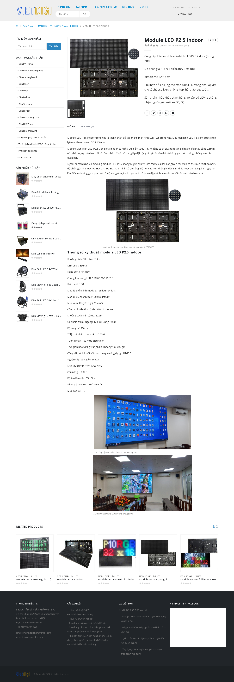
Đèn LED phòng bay (29, 117)
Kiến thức (128, 6)
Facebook (147, 113)
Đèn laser (24, 83)
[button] (213, 527)
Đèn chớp (23, 90)
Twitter (153, 113)
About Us (179, 7)
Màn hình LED (26, 157)
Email (172, 113)
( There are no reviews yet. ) (174, 45)
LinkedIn (160, 113)
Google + (166, 113)
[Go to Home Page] (17, 26)
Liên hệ (144, 6)
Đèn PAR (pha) (26, 63)
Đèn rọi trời (24, 110)
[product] (22, 178)
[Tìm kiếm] (84, 14)
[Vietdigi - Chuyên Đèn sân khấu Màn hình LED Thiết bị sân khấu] (34, 10)
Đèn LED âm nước (28, 130)
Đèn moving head (28, 77)
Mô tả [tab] (71, 126)
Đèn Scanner (25, 104)
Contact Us (194, 7)
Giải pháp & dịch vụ (106, 6)
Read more (48, 540)
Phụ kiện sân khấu (28, 150)
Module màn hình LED (26, 576)
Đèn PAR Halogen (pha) (30, 70)
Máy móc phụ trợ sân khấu (32, 137)
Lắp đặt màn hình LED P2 (134, 609)
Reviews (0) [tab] (87, 126)
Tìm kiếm (54, 46)
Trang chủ (64, 6)
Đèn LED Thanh (26, 124)
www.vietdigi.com (34, 637)
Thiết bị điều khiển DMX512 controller (37, 144)
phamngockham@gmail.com (36, 632)
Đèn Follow (24, 97)
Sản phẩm (81, 6)
